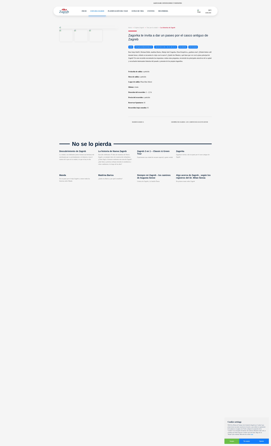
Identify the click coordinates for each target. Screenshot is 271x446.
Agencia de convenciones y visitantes (167, 3)
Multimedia (163, 11)
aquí (252, 434)
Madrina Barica (138, 122)
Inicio (84, 11)
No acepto (246, 441)
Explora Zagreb (97, 11)
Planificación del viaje (118, 11)
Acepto (232, 441)
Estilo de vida (138, 11)
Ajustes (261, 441)
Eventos (150, 11)
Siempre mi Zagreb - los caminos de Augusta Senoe (189, 122)
